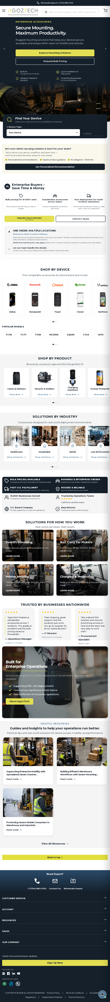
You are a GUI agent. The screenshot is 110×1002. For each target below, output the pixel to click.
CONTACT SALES (80, 219)
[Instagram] (3, 973)
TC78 (9, 334)
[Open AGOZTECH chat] (102, 994)
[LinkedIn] (13, 973)
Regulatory (30, 997)
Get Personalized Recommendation (55, 167)
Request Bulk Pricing (55, 61)
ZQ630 (70, 334)
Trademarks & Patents (52, 997)
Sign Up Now (55, 962)
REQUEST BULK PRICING (29, 219)
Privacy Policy (53, 993)
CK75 (100, 334)
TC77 (23, 334)
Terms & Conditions (75, 993)
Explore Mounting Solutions (55, 52)
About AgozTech (19, 701)
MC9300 (53, 334)
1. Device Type (14, 127)
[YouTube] (18, 973)
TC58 (38, 334)
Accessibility (95, 993)
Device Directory (76, 997)
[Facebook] (8, 973)
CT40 (86, 334)
